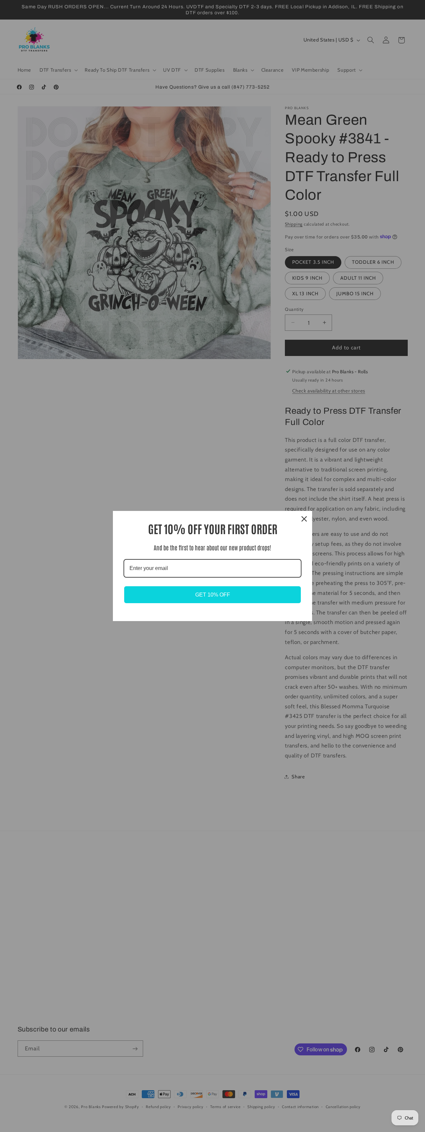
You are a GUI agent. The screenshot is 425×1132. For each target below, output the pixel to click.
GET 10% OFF (212, 595)
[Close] (304, 519)
